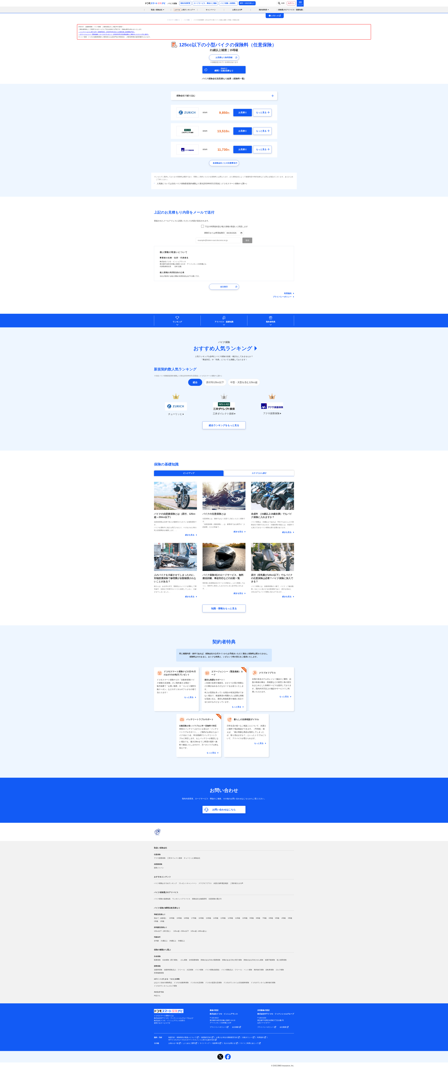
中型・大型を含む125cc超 (243, 382)
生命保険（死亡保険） (170, 960)
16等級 (201, 918)
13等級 (223, 918)
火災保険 (190, 970)
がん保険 (184, 960)
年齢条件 (157, 937)
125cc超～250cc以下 (181, 931)
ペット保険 (248, 970)
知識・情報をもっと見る (224, 608)
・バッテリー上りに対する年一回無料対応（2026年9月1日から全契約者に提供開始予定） (106, 32)
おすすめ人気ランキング (222, 348)
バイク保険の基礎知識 (162, 899)
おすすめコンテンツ (162, 877)
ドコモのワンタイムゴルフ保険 (165, 986)
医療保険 (157, 960)
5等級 (277, 918)
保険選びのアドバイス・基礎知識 (290, 10)
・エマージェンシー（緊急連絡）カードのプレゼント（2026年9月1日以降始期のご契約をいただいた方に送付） (113, 34)
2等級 (156, 921)
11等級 (237, 918)
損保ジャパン (159, 868)
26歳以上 (172, 941)
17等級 (193, 918)
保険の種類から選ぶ (162, 950)
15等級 (208, 918)
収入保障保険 (282, 960)
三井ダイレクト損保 (174, 858)
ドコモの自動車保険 (181, 982)
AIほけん (157, 995)
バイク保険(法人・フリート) (231, 970)
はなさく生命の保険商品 (163, 982)
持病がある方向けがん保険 (253, 960)
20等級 (171, 918)
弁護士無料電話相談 (221, 883)
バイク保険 (199, 970)
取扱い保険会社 (160, 848)
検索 (283, 3)
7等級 (264, 918)
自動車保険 (158, 970)
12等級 (230, 918)
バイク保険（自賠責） (228, 3)
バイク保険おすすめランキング (165, 883)
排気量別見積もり (160, 927)
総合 (195, 382)
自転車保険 (270, 970)
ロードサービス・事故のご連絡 (205, 3)
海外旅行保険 (259, 970)
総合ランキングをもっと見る (224, 425)
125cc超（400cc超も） (199, 931)
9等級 (252, 918)
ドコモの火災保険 (196, 982)
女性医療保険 (194, 960)
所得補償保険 (159, 973)
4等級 (284, 918)
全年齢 (156, 941)
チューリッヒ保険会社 (192, 858)
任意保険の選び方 (215, 899)
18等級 (186, 918)
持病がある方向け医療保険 (210, 960)
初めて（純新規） (160, 918)
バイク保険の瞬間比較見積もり (167, 908)
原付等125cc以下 (215, 382)
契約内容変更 (185, 3)
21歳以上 (164, 941)
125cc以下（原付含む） (163, 931)
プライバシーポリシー (282, 297)
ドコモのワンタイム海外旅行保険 (263, 982)
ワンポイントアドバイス (181, 899)
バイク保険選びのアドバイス (166, 892)
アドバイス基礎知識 (224, 322)
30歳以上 (181, 941)
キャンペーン (211, 10)
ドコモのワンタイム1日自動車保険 (236, 982)
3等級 (290, 918)
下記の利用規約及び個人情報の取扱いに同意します (226, 227)
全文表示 (224, 287)
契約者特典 (270, 322)
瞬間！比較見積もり (247, 3)
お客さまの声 (237, 10)
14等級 (215, 918)
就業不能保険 (270, 960)
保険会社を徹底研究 (199, 899)
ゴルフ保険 (280, 970)
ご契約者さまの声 (236, 883)
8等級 (258, 918)
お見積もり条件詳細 (224, 57)
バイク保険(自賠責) (212, 970)
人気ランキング (184, 10)
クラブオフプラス (205, 883)
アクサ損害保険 (159, 858)
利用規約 (288, 293)
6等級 (271, 918)
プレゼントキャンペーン (188, 883)
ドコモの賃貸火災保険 (213, 982)
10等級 (244, 918)
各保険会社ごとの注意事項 (224, 163)
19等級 (179, 918)
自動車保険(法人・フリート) (174, 970)
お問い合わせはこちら (224, 809)
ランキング (177, 322)
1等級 (162, 921)
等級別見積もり (159, 914)
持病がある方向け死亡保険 (232, 960)
